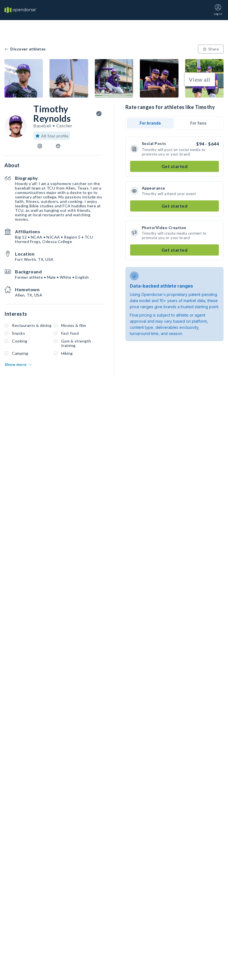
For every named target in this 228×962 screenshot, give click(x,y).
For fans (198, 123)
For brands (150, 123)
